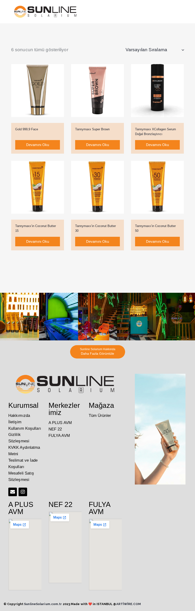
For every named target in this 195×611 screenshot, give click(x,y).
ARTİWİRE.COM (128, 604)
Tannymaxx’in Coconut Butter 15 (35, 228)
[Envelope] (12, 492)
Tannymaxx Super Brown (92, 129)
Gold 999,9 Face (26, 129)
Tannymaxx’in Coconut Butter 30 (95, 228)
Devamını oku (37, 145)
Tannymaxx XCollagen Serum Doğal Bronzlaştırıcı (155, 131)
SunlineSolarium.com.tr (43, 604)
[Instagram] (23, 492)
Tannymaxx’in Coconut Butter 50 (155, 228)
